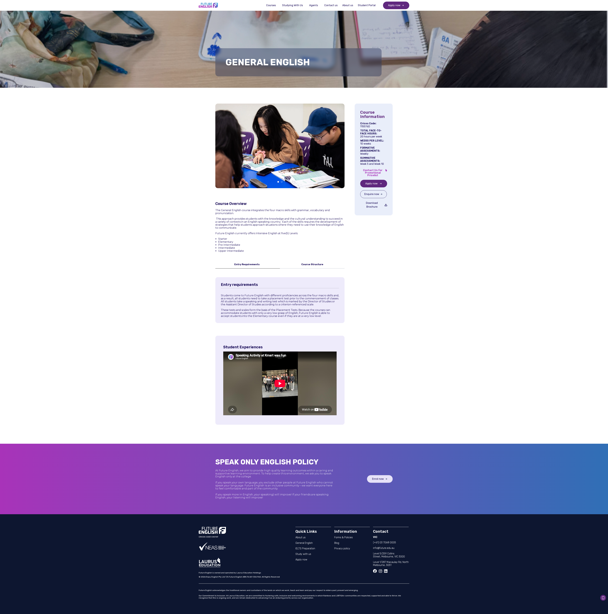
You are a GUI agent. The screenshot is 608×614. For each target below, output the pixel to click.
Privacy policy (342, 548)
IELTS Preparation (305, 548)
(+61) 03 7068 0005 (384, 542)
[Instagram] (380, 571)
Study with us (303, 553)
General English (304, 542)
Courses (271, 5)
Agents (313, 5)
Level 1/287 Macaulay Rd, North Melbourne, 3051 (391, 564)
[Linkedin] (386, 571)
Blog (336, 542)
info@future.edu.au (383, 547)
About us (347, 5)
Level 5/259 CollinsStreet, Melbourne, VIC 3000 (389, 555)
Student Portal (367, 5)
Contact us (331, 5)
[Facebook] (375, 571)
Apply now (301, 559)
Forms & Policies (343, 537)
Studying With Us (292, 5)
